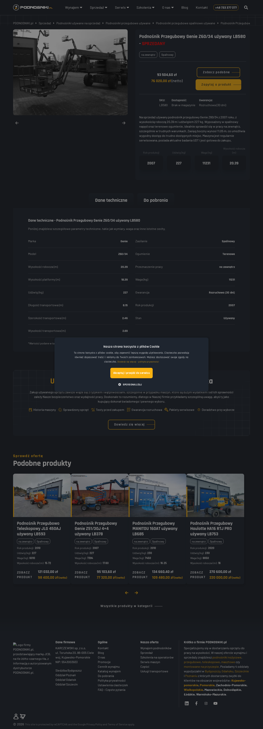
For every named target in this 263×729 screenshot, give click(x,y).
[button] (131, 384)
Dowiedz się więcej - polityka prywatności (138, 361)
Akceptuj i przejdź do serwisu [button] (131, 373)
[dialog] (131, 364)
